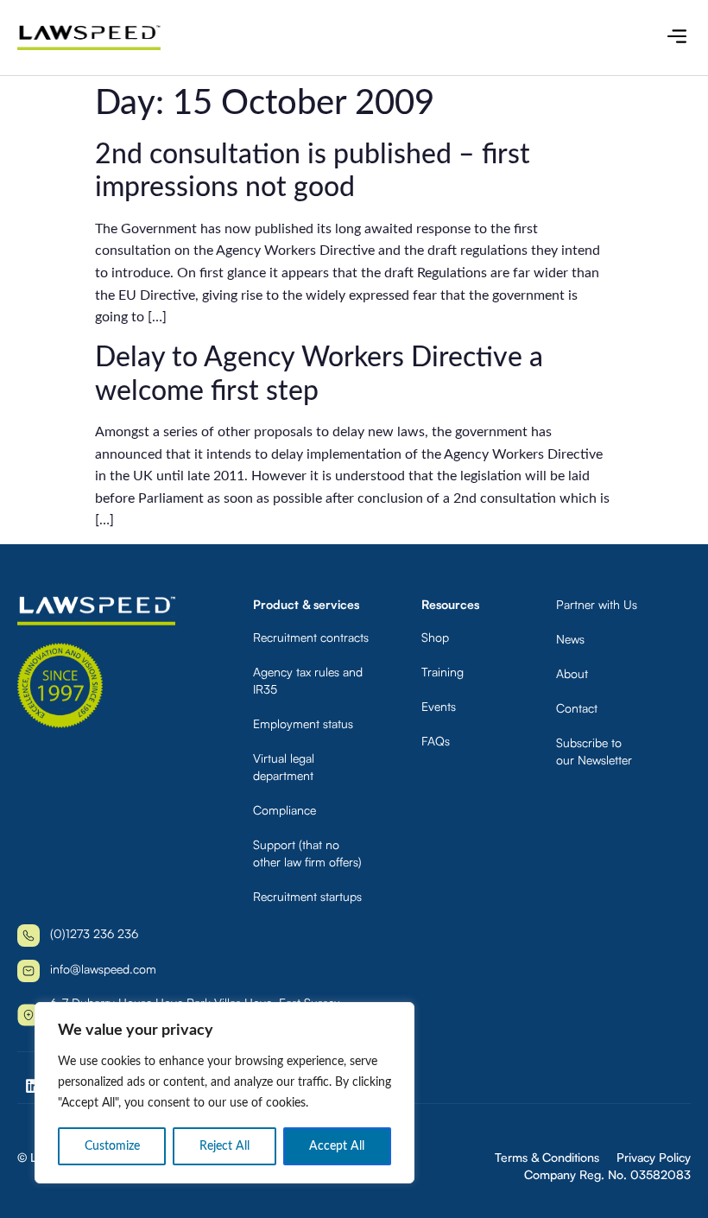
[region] (224, 1092)
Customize (112, 1146)
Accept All (336, 1146)
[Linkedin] (32, 1085)
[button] (676, 38)
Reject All (224, 1146)
